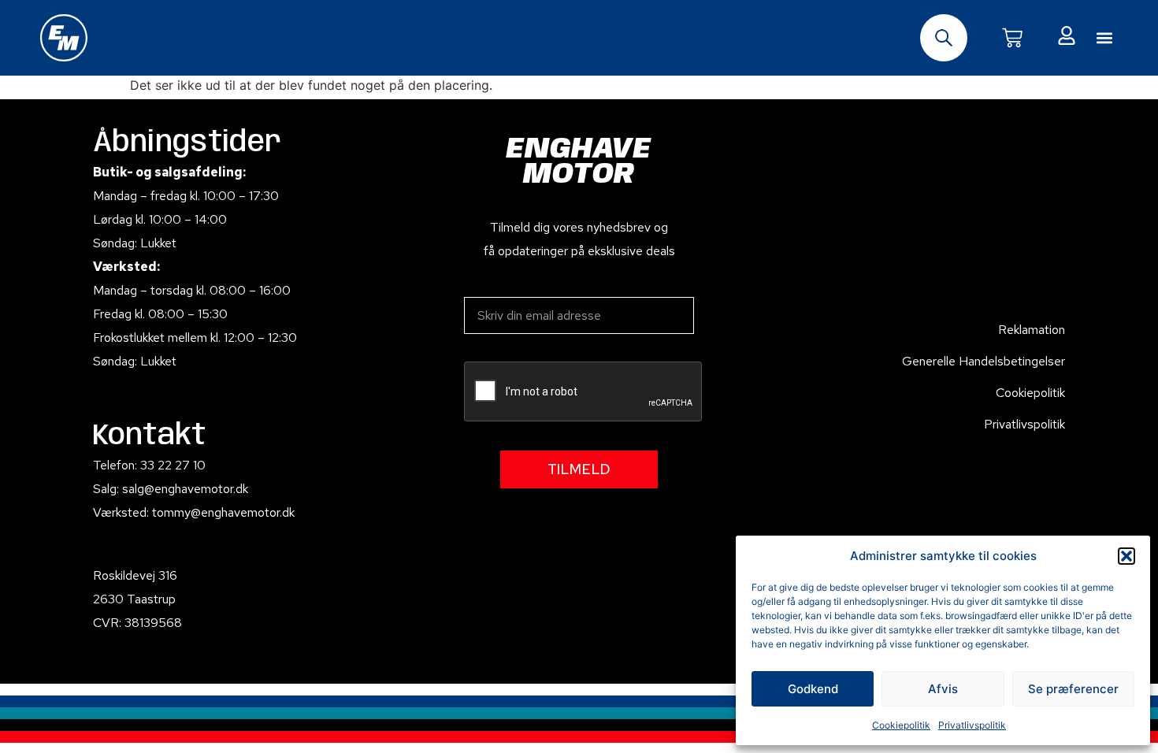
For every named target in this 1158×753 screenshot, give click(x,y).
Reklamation (1031, 329)
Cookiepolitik (901, 725)
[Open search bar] (943, 37)
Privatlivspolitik (972, 725)
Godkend (813, 688)
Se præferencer (1073, 688)
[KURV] (1012, 37)
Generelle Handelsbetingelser (983, 361)
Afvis (943, 688)
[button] (1126, 556)
